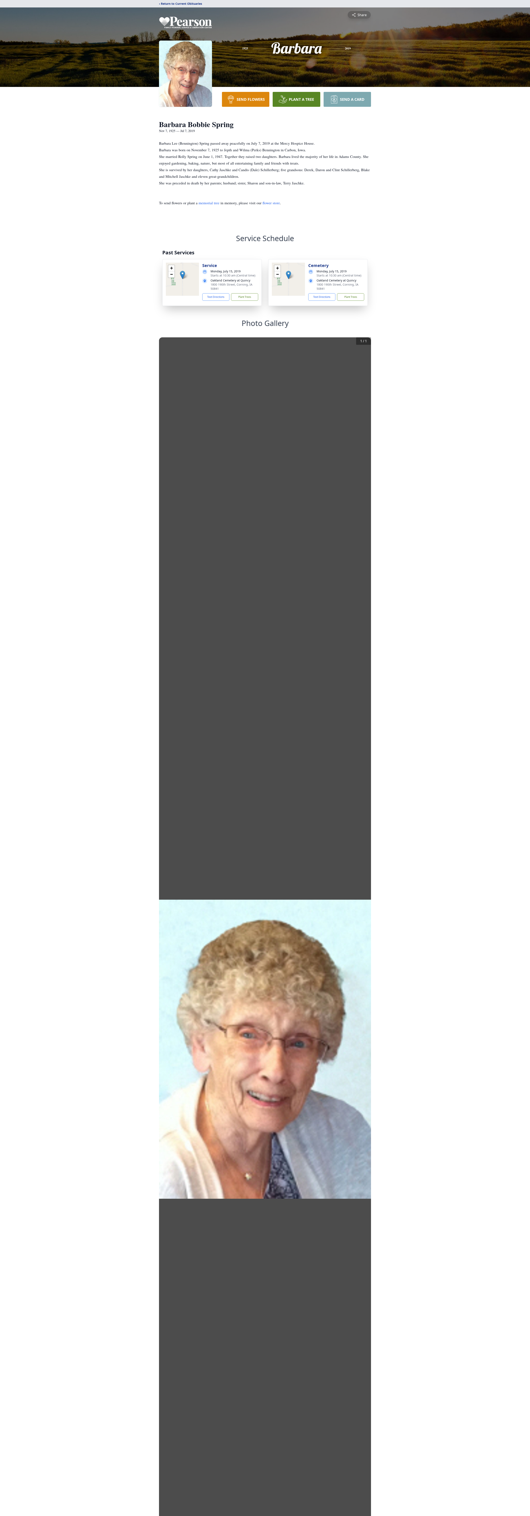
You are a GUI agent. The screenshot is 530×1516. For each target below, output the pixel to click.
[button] (182, 275)
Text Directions (215, 297)
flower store (271, 202)
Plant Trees (244, 297)
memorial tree (209, 202)
